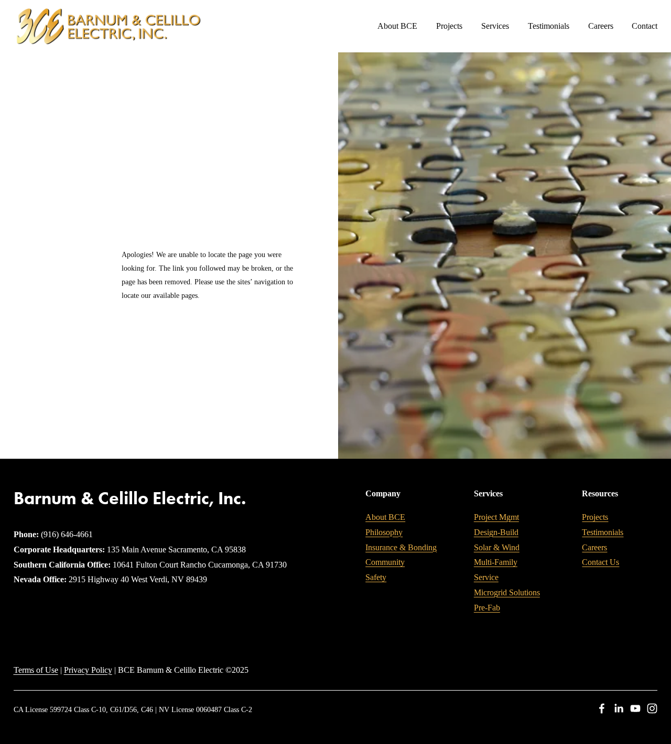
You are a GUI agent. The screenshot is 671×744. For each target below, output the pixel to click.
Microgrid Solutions (507, 592)
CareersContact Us (600, 555)
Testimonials (548, 25)
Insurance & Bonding (401, 547)
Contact (644, 25)
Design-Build (496, 532)
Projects (449, 25)
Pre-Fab (487, 607)
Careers (600, 25)
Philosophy (384, 532)
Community (385, 562)
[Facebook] (602, 708)
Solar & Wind (497, 547)
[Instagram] (652, 708)
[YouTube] (635, 708)
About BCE (385, 517)
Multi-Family (495, 562)
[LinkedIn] (618, 708)
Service (486, 577)
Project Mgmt (496, 517)
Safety (375, 577)
